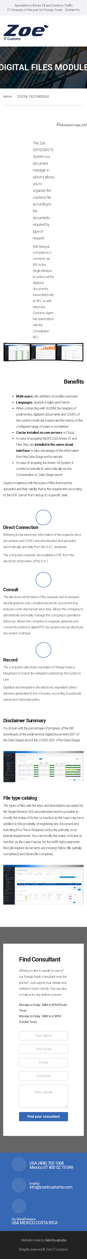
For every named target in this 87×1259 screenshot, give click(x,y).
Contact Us (72, 10)
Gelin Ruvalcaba (55, 1240)
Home (7, 97)
